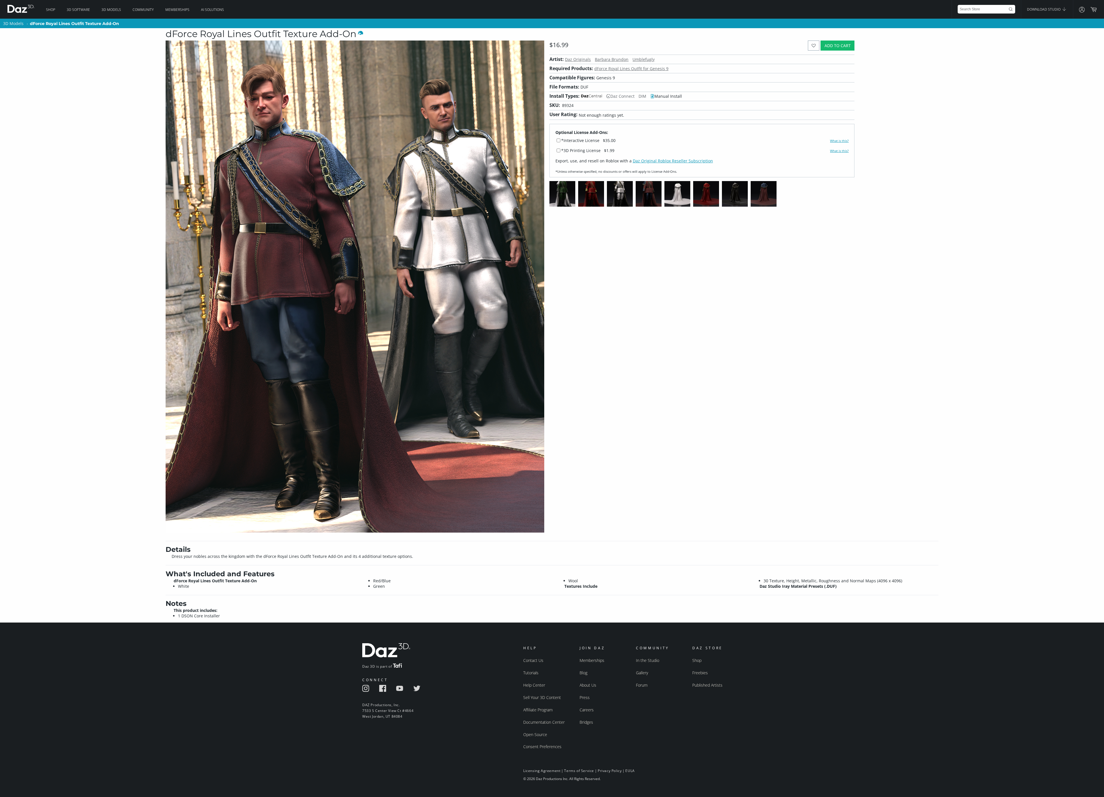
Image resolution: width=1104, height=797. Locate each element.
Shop (50, 9)
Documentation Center (544, 722)
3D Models (111, 9)
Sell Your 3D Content (542, 697)
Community (143, 9)
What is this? (839, 141)
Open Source (535, 734)
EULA (630, 770)
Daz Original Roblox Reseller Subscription (673, 161)
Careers (587, 710)
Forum (641, 685)
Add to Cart (838, 45)
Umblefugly (643, 59)
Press (585, 697)
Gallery (642, 672)
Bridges (586, 722)
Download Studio (1044, 9)
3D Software (78, 9)
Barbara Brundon (611, 59)
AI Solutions (212, 9)
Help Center (534, 685)
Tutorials (530, 672)
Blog (583, 672)
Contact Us (533, 660)
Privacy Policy (610, 770)
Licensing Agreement (541, 770)
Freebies (700, 672)
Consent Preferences (542, 746)
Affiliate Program (538, 710)
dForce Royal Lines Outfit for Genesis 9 (631, 68)
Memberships (177, 9)
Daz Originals (578, 59)
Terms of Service (579, 770)
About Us (588, 685)
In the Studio (647, 660)
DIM (642, 96)
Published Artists (707, 685)
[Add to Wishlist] (814, 46)
